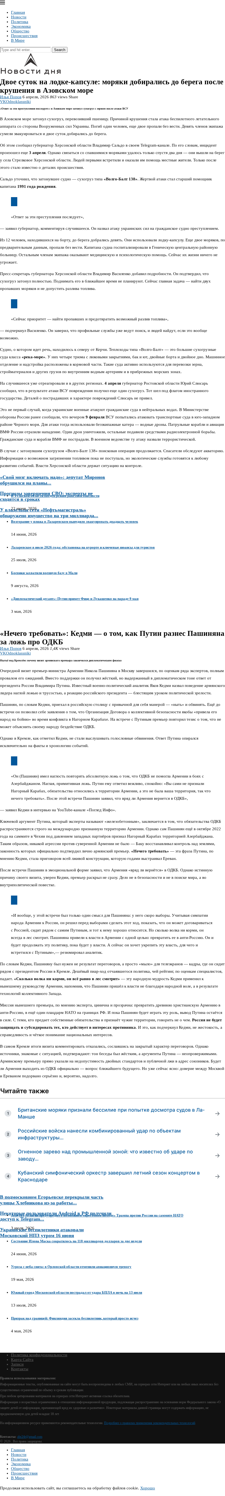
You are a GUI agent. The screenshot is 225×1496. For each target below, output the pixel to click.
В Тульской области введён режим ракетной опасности (55, 496)
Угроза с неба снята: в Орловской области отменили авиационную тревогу (71, 1267)
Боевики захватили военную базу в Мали (44, 573)
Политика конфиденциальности (39, 1355)
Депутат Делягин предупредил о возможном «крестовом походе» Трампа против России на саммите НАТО (97, 1215)
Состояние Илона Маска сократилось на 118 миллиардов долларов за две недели (76, 1241)
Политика (19, 21)
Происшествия (24, 35)
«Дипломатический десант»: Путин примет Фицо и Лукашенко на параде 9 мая (75, 599)
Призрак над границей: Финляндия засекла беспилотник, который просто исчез (74, 1318)
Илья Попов (10, 97)
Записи (17, 1364)
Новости (18, 17)
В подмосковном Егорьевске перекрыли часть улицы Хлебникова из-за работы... (51, 1200)
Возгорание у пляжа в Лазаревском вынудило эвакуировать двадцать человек (74, 521)
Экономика (21, 26)
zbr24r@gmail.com (29, 1437)
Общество (20, 31)
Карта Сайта (22, 1359)
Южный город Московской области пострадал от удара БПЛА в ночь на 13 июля (76, 1292)
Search (59, 50)
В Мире (18, 40)
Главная (18, 12)
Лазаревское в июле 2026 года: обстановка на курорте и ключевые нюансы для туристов (83, 547)
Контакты (19, 1369)
